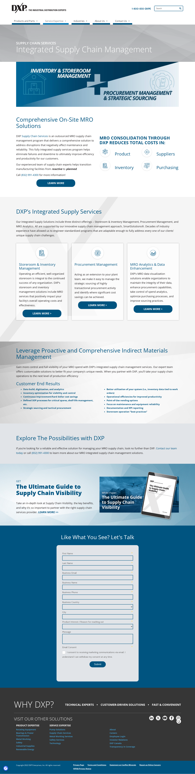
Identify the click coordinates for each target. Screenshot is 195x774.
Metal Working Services (61, 736)
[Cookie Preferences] (5, 768)
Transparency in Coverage (122, 746)
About (113, 729)
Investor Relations (119, 739)
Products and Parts (24, 21)
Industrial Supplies (25, 746)
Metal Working (23, 739)
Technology (55, 743)
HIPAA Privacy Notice (82, 768)
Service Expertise (54, 21)
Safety (19, 742)
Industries (79, 21)
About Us (100, 21)
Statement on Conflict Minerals (123, 765)
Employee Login (117, 736)
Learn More (56, 183)
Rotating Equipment (26, 729)
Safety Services (57, 739)
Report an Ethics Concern (150, 765)
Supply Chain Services (35, 136)
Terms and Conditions (97, 765)
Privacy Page (78, 765)
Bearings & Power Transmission (25, 734)
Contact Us (121, 21)
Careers (113, 733)
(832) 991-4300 (30, 175)
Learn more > (42, 313)
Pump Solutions (57, 729)
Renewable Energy (25, 749)
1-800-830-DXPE (141, 8)
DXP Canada (115, 743)
